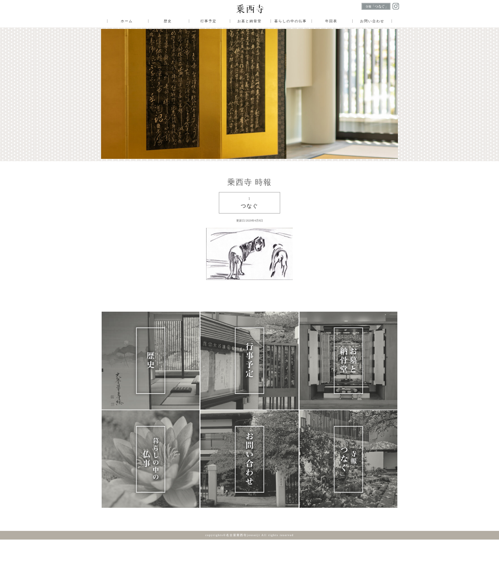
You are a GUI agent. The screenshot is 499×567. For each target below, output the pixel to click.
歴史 (168, 21)
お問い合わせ (372, 21)
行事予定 (208, 21)
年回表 (331, 21)
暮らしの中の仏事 (290, 21)
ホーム (127, 21)
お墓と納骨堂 (249, 21)
